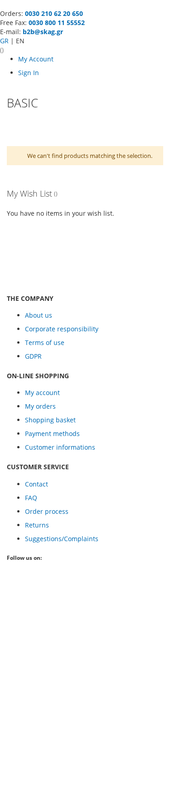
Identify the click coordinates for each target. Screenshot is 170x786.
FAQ (31, 497)
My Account (35, 59)
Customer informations (60, 447)
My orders (40, 406)
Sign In (28, 72)
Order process (46, 511)
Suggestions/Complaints (61, 538)
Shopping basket (50, 420)
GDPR (33, 356)
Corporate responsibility (61, 329)
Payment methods (52, 433)
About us (38, 315)
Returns (37, 525)
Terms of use (44, 342)
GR (5, 40)
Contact (36, 484)
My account (42, 392)
